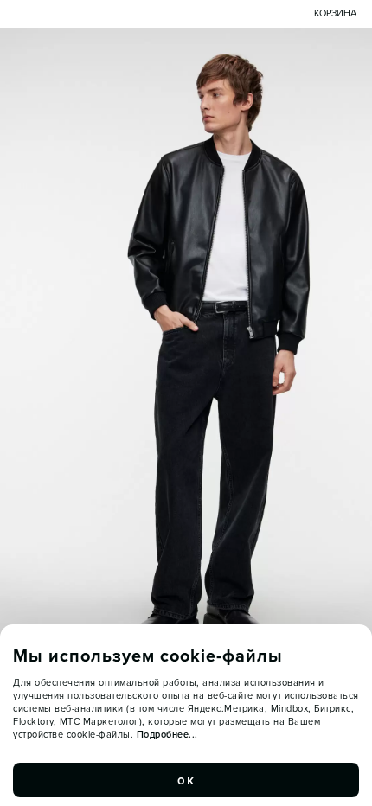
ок (186, 780)
